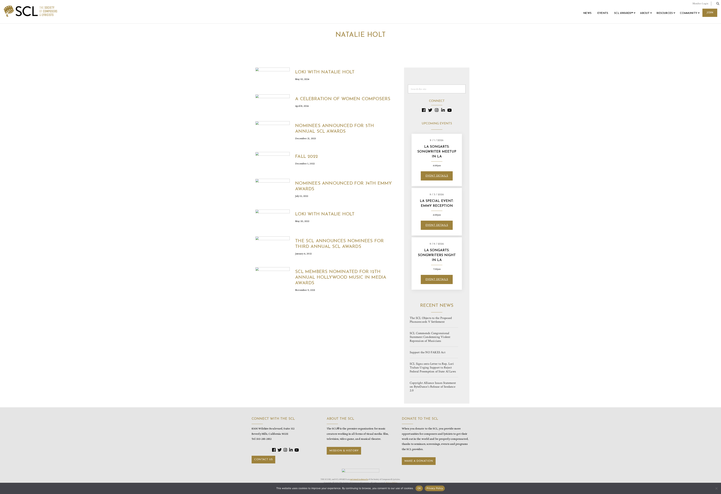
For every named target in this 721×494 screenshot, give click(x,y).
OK (419, 488)
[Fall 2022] (272, 161)
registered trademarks (359, 479)
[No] (716, 488)
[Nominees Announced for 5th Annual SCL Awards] (272, 130)
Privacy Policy (435, 488)
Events (602, 13)
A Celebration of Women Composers (342, 99)
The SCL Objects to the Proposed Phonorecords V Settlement (431, 320)
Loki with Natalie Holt (324, 72)
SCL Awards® (623, 13)
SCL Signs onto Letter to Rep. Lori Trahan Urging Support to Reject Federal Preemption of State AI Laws (433, 367)
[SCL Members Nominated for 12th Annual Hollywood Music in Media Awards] (272, 276)
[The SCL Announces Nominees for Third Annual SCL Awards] (272, 245)
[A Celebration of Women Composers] (272, 103)
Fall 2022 (306, 156)
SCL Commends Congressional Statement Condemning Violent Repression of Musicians (430, 337)
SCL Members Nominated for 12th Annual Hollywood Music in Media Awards (340, 277)
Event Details (436, 175)
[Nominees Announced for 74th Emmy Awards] (272, 188)
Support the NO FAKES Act (427, 352)
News (587, 13)
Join (710, 12)
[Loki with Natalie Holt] (272, 77)
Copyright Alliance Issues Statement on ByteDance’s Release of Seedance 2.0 (433, 386)
